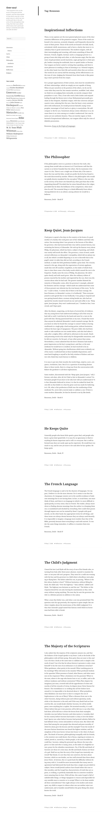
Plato (17, 115)
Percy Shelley (12, 115)
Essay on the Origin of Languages (63, 126)
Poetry (10, 51)
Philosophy (9, 60)
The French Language (61, 484)
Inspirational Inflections (63, 30)
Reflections (9, 70)
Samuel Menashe (21, 121)
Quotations (9, 66)
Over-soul (11, 7)
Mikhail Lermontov (15, 110)
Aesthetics (11, 63)
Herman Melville (17, 100)
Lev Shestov (13, 108)
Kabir (21, 102)
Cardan (7, 88)
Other (8, 57)
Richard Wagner (15, 118)
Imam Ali (8, 102)
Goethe (17, 95)
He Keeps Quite (56, 428)
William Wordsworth (11, 136)
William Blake (19, 131)
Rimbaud (8, 121)
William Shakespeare (14, 134)
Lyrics (8, 54)
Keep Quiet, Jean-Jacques (63, 230)
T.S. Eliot (16, 123)
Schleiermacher (10, 123)
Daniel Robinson (17, 90)
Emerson (11, 92)
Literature (9, 47)
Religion (8, 73)
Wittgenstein (11, 138)
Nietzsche (11, 112)
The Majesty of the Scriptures (67, 646)
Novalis (19, 113)
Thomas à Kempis (10, 125)
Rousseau (13, 121)
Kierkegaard (12, 105)
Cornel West (9, 90)
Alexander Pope (9, 85)
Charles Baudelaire (17, 88)
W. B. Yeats (11, 127)
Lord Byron (18, 107)
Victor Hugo (20, 125)
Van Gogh (16, 125)
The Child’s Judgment (60, 562)
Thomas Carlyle (21, 123)
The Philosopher (57, 157)
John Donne (14, 102)
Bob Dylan (23, 85)
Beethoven (17, 85)
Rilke (21, 117)
